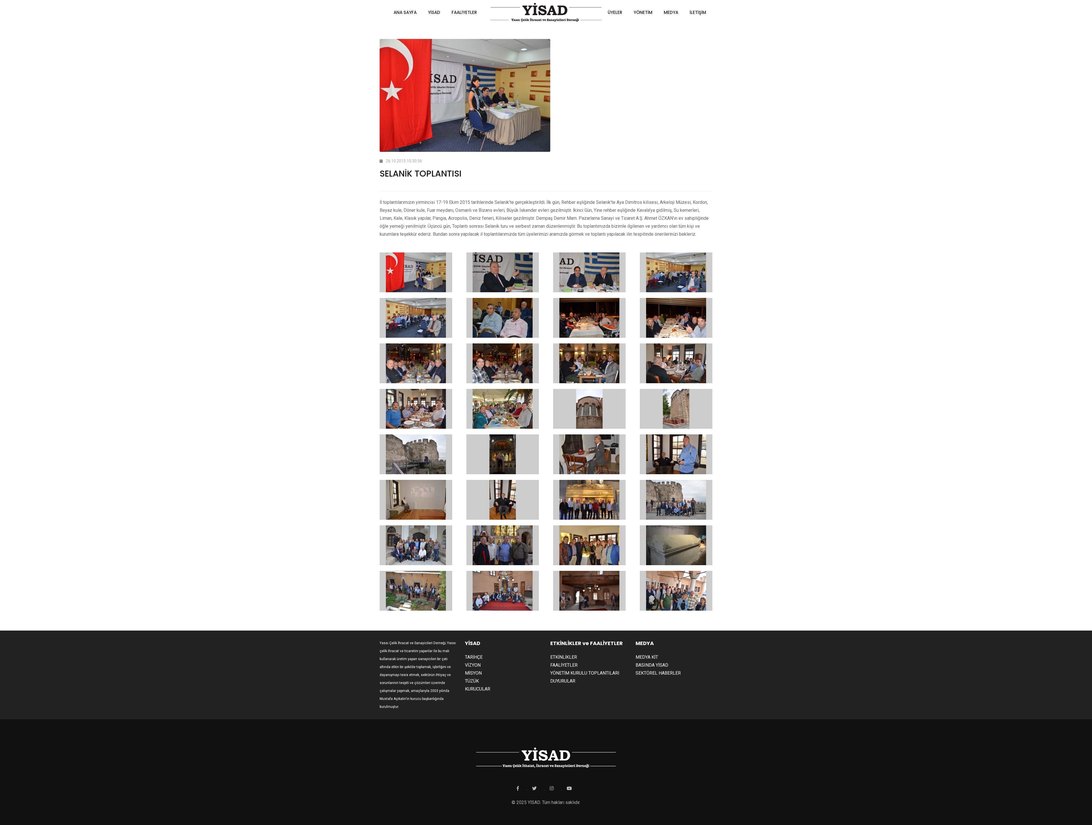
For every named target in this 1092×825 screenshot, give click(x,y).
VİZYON (473, 665)
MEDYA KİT (647, 657)
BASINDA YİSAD (652, 665)
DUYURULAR (562, 681)
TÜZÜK (472, 681)
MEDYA (671, 12)
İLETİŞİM (698, 12)
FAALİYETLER (464, 12)
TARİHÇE (474, 657)
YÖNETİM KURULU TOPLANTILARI (584, 673)
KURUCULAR (477, 689)
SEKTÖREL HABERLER (658, 673)
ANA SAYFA (405, 12)
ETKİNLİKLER (563, 657)
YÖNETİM (643, 12)
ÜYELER (615, 12)
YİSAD (434, 12)
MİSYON (473, 673)
